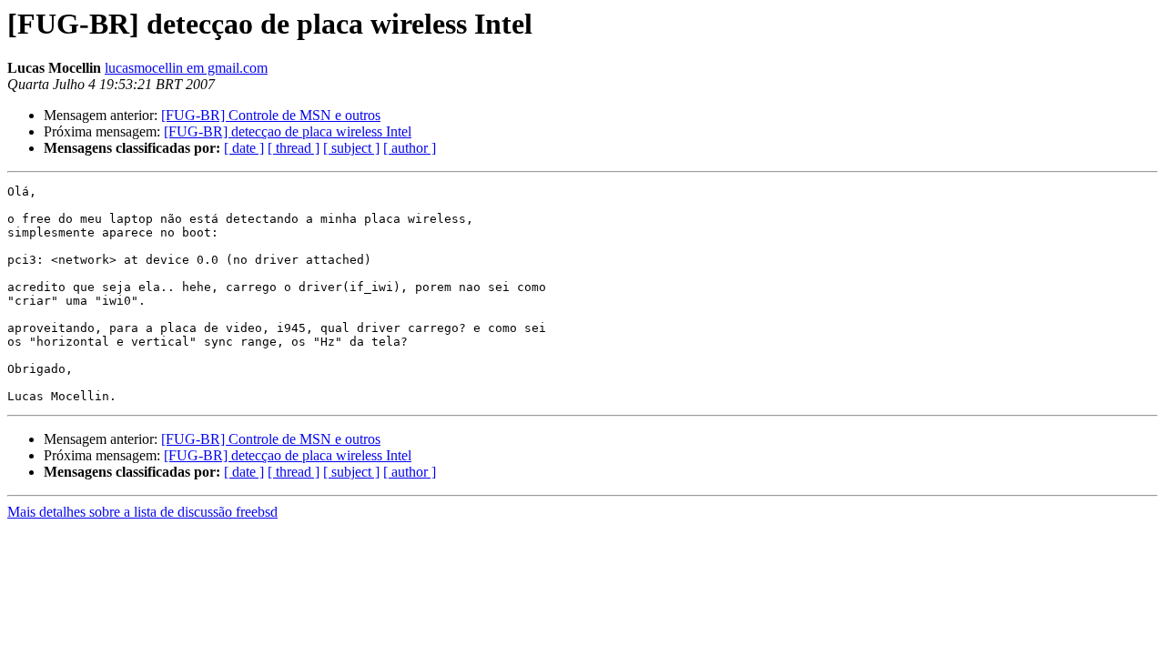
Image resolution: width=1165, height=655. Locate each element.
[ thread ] (293, 148)
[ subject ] (351, 148)
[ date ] (244, 148)
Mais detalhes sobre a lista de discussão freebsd (142, 511)
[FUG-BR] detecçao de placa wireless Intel (287, 131)
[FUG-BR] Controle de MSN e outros (270, 115)
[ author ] (409, 148)
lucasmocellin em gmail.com (186, 68)
